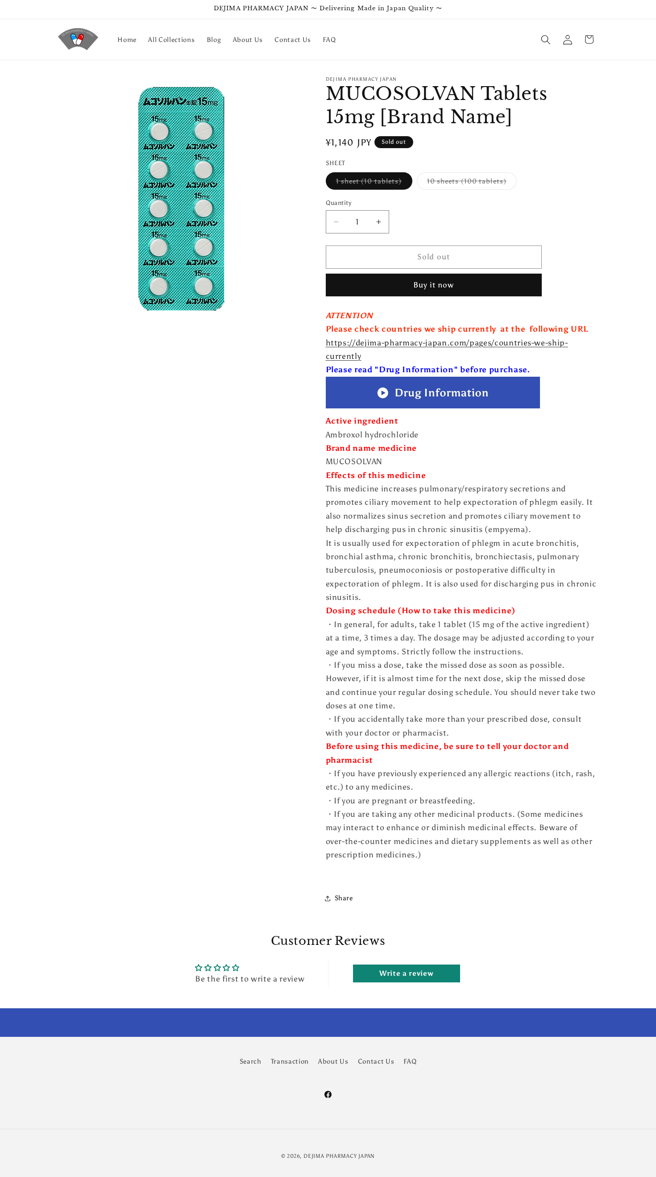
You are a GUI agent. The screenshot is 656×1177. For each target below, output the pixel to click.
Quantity (339, 203)
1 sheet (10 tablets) (374, 183)
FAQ (409, 1060)
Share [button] (344, 898)
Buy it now (433, 285)
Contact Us (376, 1060)
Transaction (290, 1060)
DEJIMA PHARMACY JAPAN (339, 1156)
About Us (333, 1060)
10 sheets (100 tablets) (472, 183)
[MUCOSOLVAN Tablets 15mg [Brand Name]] (433, 407)
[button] (545, 39)
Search (251, 1060)
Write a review (406, 973)
